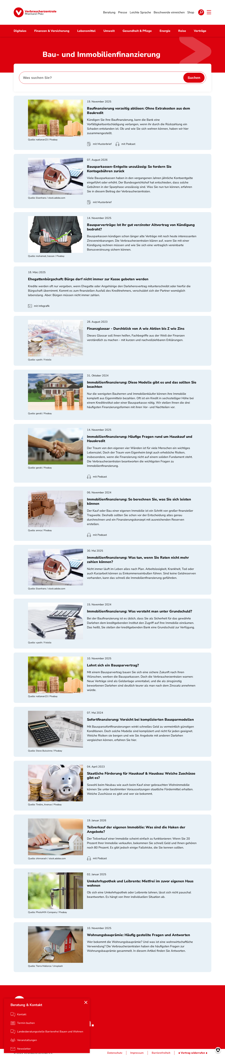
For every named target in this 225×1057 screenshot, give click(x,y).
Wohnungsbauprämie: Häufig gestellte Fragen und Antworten (138, 935)
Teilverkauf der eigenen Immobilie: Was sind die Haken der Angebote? (136, 829)
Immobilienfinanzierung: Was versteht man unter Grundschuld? (139, 611)
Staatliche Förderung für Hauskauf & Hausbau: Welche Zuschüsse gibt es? (141, 775)
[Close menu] (86, 1002)
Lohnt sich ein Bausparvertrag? (113, 665)
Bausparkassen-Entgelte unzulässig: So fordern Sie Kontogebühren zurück (129, 168)
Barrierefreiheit (161, 1053)
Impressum (137, 1053)
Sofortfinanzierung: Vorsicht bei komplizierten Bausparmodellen (140, 719)
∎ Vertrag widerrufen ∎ (192, 1053)
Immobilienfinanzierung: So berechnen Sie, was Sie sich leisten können (139, 501)
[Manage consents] (218, 1050)
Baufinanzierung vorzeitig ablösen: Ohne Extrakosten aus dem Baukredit (138, 110)
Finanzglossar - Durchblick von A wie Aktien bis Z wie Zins (135, 328)
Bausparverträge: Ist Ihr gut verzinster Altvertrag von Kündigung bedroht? (141, 227)
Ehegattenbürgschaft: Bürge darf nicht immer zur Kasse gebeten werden (88, 279)
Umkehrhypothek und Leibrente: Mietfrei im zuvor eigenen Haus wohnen (140, 883)
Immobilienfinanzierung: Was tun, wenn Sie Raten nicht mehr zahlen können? (138, 559)
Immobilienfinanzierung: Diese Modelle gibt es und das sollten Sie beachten (141, 384)
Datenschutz (114, 1053)
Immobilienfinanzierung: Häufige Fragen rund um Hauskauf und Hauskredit (139, 438)
